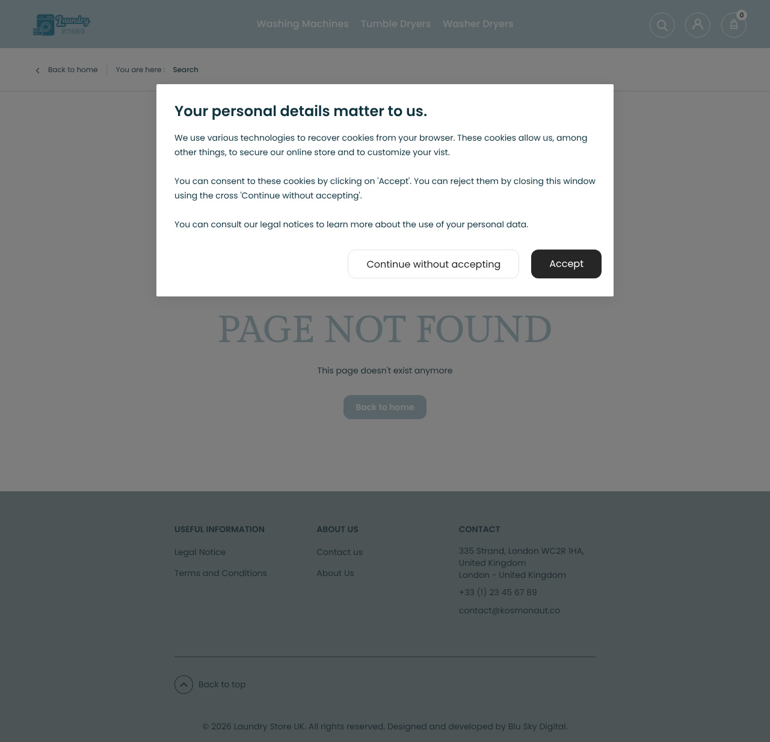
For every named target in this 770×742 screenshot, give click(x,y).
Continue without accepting (433, 264)
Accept (566, 264)
